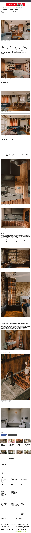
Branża (2, 519)
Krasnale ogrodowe (3, 495)
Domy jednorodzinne (3, 518)
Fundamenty (2, 480)
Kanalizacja (2, 510)
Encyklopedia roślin (3, 494)
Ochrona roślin (3, 489)
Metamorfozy (23, 477)
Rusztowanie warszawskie (15, 476)
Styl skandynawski (24, 479)
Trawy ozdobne (3, 499)
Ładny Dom (22, 486)
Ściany (1, 481)
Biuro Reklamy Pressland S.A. (20, 519)
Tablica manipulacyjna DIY (14, 510)
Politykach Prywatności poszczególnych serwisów (21, 531)
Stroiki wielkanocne (13, 493)
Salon (22, 472)
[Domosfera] (2, 1)
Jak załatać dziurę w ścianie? (15, 505)
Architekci (12, 490)
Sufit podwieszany (13, 477)
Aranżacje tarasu (3, 492)
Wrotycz (2, 496)
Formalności (2, 477)
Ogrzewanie (2, 506)
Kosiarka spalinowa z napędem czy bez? (5, 498)
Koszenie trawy (3, 491)
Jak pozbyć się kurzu (14, 507)
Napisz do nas (18, 520)
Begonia (22, 504)
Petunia (22, 512)
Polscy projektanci (13, 489)
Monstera (2, 486)
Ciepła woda (2, 478)
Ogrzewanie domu (3, 479)
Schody (2, 473)
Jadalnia (22, 476)
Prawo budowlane (3, 504)
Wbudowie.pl (2, 505)
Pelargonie (22, 510)
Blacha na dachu (13, 478)
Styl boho (22, 478)
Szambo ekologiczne (14, 479)
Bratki (22, 511)
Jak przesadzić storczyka (14, 504)
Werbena (22, 513)
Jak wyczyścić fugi (13, 506)
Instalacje (2, 482)
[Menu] (30, 1)
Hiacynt (22, 503)
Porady (2, 472)
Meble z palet (3, 490)
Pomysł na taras (3, 520)
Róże (22, 505)
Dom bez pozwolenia (4, 503)
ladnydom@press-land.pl (19, 518)
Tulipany (22, 506)
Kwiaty (22, 514)
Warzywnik (2, 493)
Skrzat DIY (12, 503)
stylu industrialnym (11, 326)
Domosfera (2, 7)
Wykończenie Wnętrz (14, 473)
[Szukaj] (27, 1)
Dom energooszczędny (4, 511)
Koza (1, 507)
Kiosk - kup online (11, 4)
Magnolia (2, 497)
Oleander (22, 507)
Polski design (13, 491)
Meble (12, 486)
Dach (1, 476)
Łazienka (22, 473)
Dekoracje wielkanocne (14, 492)
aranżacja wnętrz (7, 7)
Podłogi (12, 472)
